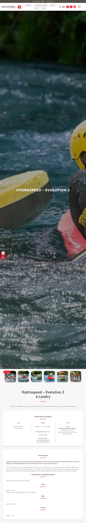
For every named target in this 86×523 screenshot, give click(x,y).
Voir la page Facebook (43, 440)
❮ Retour (7, 372)
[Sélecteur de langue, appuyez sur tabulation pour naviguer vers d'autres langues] (64, 7)
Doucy (37, 8)
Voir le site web (43, 438)
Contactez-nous (36, 1)
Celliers (52, 5)
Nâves (44, 8)
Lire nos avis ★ (49, 1)
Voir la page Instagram (43, 442)
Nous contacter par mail (43, 431)
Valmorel (28, 5)
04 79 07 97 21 (43, 435)
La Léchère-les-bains (41, 5)
